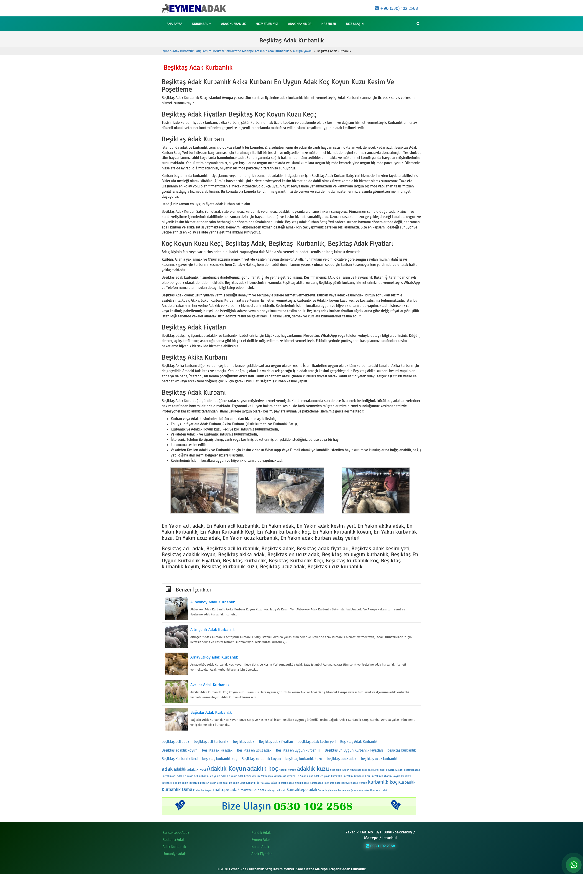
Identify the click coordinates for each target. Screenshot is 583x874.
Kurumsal (200, 23)
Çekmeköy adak (360, 790)
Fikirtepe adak (286, 782)
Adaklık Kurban (287, 769)
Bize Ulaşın (355, 23)
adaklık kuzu (313, 768)
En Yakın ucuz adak (217, 782)
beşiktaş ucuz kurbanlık (379, 758)
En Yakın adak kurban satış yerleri (276, 776)
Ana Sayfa (174, 23)
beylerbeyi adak (394, 769)
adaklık (180, 769)
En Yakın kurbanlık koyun (385, 776)
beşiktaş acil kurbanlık (211, 741)
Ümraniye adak (378, 790)
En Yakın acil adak (172, 776)
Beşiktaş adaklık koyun (179, 750)
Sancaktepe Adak (176, 832)
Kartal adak (316, 782)
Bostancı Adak (174, 839)
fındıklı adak (302, 782)
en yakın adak (218, 776)
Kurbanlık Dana (177, 789)
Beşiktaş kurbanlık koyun (261, 758)
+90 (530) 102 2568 (398, 8)
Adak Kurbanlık (233, 23)
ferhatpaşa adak (267, 782)
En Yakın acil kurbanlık (196, 776)
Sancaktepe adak (301, 789)
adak (167, 768)
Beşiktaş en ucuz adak (254, 750)
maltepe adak (226, 789)
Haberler (328, 23)
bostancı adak (412, 769)
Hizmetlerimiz (267, 23)
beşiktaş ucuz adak (341, 758)
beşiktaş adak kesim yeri (317, 741)
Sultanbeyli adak (327, 790)
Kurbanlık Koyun (202, 790)
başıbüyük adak (376, 769)
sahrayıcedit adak (276, 790)
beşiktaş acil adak (175, 741)
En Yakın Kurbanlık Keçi (356, 776)
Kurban (363, 782)
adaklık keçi (196, 769)
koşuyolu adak (349, 782)
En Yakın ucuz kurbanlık (242, 782)
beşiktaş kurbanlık (401, 750)
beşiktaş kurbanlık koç (219, 758)
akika (332, 769)
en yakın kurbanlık (331, 776)
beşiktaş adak (243, 741)
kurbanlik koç (382, 781)
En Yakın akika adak (308, 776)
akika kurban (342, 769)
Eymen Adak (261, 839)
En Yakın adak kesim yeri (241, 776)
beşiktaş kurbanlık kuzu (303, 758)
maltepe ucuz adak (253, 790)
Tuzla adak (344, 790)
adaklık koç (262, 768)
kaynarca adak (332, 782)
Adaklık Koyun (226, 768)
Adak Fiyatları (262, 853)
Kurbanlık (406, 782)
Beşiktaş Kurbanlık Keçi (180, 758)
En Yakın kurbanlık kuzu (191, 782)
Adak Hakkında (299, 23)
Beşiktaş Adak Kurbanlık (359, 741)
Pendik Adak (261, 832)
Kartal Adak (260, 846)
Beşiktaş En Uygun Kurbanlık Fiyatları (354, 750)
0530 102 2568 (382, 845)
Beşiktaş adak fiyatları (276, 741)
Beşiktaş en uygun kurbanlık (298, 750)
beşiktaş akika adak (217, 750)
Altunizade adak (358, 769)
